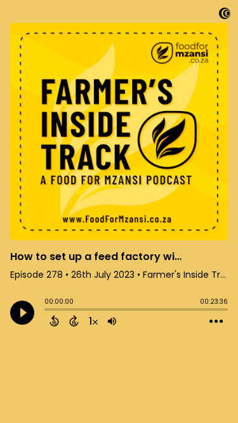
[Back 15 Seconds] (54, 321)
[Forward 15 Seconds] (74, 321)
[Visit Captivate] (224, 15)
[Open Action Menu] (216, 321)
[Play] (22, 313)
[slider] (47, 310)
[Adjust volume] (112, 321)
